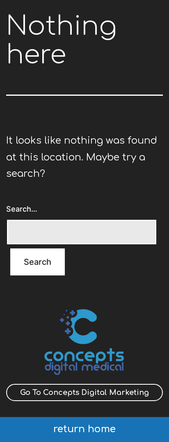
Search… (21, 209)
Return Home (84, 429)
